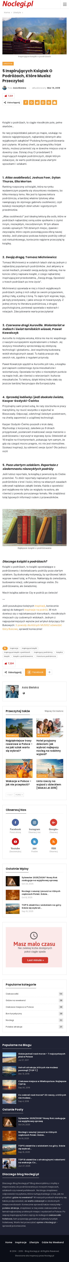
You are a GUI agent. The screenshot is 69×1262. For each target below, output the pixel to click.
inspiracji (40, 605)
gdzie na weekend (22, 1197)
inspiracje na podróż (36, 609)
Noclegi (10, 1020)
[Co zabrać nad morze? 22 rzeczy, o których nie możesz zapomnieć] (9, 1099)
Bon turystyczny (14, 1013)
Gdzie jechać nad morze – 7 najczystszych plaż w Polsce (41, 1055)
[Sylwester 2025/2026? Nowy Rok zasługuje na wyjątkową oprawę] (13, 881)
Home (8, 1242)
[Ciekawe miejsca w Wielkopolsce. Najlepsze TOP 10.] (9, 1085)
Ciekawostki (12, 993)
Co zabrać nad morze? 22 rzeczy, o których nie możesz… (42, 1096)
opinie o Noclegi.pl (46, 1222)
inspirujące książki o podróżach (17, 652)
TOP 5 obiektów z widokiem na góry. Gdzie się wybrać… (42, 906)
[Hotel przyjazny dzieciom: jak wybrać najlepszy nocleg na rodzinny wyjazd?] (49, 728)
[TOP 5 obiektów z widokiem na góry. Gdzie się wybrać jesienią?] (13, 909)
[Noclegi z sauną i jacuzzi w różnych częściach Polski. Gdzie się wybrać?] (13, 895)
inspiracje (14, 648)
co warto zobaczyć (35, 1200)
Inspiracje (12, 735)
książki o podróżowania (23, 656)
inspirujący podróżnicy (43, 652)
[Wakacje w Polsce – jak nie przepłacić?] (19, 768)
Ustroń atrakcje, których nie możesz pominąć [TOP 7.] (38, 1069)
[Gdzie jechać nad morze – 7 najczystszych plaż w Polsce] (9, 1057)
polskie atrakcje (10, 1208)
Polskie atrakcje (14, 1026)
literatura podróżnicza (46, 656)
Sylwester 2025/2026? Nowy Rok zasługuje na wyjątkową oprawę (40, 879)
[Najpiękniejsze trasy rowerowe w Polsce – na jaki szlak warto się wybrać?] (19, 728)
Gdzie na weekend (16, 1000)
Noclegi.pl (49, 1255)
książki (7, 656)
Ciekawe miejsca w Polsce (20, 1007)
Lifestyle (8, 63)
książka (59, 652)
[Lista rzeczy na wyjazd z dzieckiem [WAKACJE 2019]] (49, 768)
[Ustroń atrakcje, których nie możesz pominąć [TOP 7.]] (9, 1071)
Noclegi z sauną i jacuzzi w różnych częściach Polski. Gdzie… (41, 893)
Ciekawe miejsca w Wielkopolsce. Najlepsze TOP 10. (42, 1083)
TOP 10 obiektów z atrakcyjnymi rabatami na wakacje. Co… (41, 1161)
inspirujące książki (29, 648)
